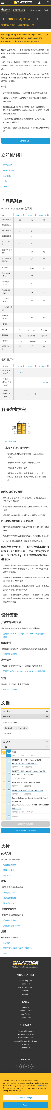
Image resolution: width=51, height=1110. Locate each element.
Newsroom (25, 984)
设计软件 (7, 875)
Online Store (25, 1017)
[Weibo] (32, 1067)
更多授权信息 (8, 903)
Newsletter (25, 994)
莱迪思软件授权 (9, 892)
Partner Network (25, 1037)
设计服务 (7, 942)
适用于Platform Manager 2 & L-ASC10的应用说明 (24, 671)
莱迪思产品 (5, 10)
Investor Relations (25, 987)
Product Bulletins (10, 722)
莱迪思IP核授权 (9, 898)
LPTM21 (30, 215)
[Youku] (25, 1067)
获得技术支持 (8, 870)
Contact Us (25, 1047)
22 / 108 (30, 394)
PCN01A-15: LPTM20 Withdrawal (26, 782)
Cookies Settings (25, 1097)
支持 (5, 186)
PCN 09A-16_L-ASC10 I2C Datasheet (27, 790)
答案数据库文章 (9, 865)
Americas (25, 1007)
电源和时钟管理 (19, 10)
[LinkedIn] (18, 1067)
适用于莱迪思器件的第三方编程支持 (18, 948)
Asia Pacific (25, 1014)
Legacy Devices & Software (25, 1041)
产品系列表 (7, 165)
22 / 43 (42, 382)
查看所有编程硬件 (10, 654)
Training (25, 1044)
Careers (25, 990)
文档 (5, 181)
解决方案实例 (8, 170)
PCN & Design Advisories (16, 728)
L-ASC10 (18, 215)
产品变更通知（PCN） (12, 925)
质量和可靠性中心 (10, 920)
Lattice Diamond (10, 689)
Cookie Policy (42, 1085)
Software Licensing (25, 1034)
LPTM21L (42, 215)
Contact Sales (26, 141)
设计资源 (7, 176)
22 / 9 (19, 372)
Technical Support (25, 1031)
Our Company (25, 980)
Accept (25, 1105)
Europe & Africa (25, 1010)
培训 (5, 953)
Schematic (7, 733)
